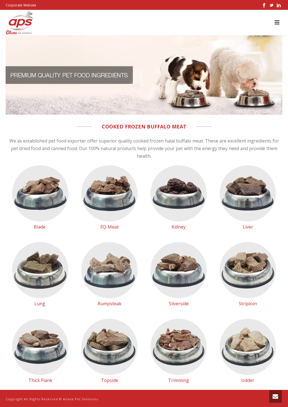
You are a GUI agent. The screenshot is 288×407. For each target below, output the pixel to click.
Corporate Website (21, 5)
